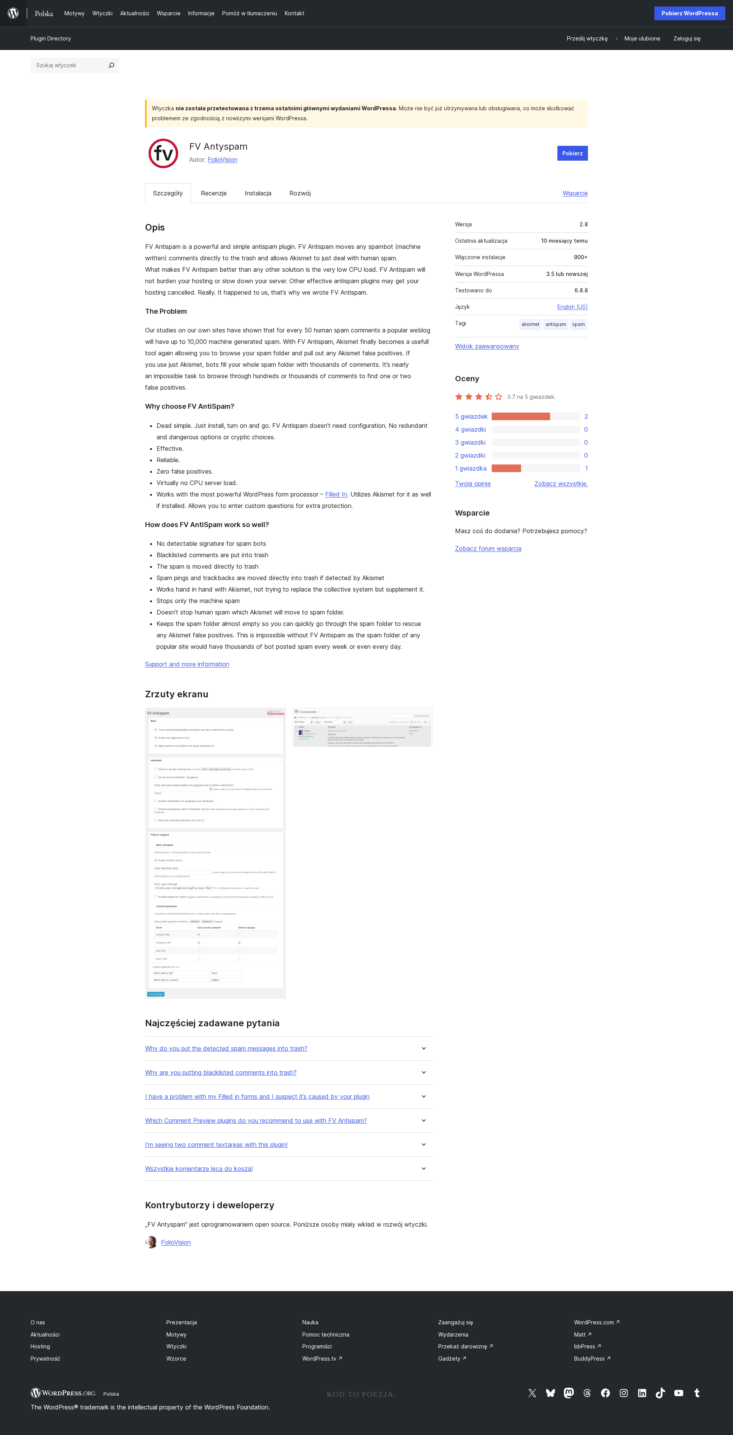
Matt (583, 1334)
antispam (556, 324)
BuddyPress (592, 1358)
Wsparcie (575, 193)
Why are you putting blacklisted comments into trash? (221, 1072)
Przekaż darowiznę (466, 1346)
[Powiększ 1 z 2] (275, 718)
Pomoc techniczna (325, 1334)
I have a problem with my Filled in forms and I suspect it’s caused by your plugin (257, 1096)
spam (578, 324)
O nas (38, 1322)
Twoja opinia (473, 483)
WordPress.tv (322, 1358)
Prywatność (45, 1358)
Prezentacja (181, 1322)
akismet (530, 324)
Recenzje (214, 193)
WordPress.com (597, 1322)
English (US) (572, 306)
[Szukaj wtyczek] (111, 65)
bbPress (588, 1346)
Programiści (317, 1346)
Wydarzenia (453, 1334)
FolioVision (222, 159)
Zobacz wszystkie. (561, 483)
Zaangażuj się (455, 1322)
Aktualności (45, 1334)
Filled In (336, 494)
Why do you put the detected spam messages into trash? (226, 1048)
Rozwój (300, 193)
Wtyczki (176, 1346)
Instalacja (258, 193)
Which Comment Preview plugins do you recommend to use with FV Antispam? (256, 1120)
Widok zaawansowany (487, 346)
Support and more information (187, 664)
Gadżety (452, 1358)
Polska (111, 1394)
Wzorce (176, 1358)
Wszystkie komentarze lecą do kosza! (199, 1168)
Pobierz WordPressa (690, 13)
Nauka (310, 1322)
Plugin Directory (51, 38)
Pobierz (572, 153)
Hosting (40, 1346)
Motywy (176, 1334)
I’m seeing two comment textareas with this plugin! (216, 1144)
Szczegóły (168, 193)
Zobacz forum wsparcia (488, 548)
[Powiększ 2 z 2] (422, 718)
